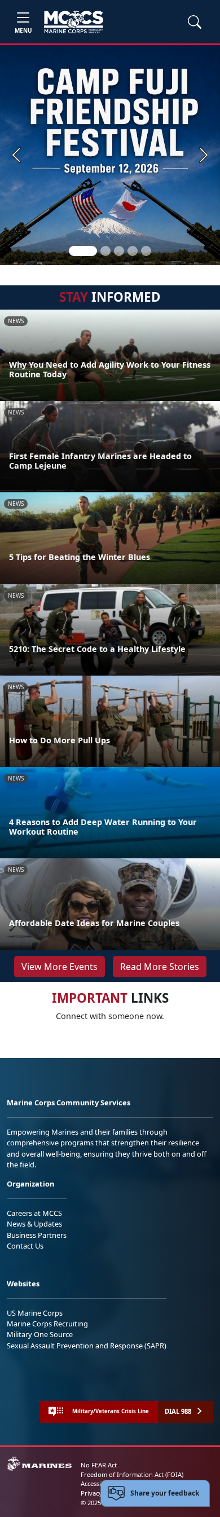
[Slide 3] (119, 251)
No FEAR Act (99, 1465)
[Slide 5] (146, 251)
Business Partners (37, 1235)
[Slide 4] (132, 251)
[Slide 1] (83, 251)
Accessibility (98, 1483)
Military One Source (40, 1334)
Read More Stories (159, 966)
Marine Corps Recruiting (47, 1323)
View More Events (59, 966)
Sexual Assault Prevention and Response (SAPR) (86, 1345)
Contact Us (25, 1246)
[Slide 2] (105, 251)
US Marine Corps (35, 1313)
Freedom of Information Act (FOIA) (132, 1474)
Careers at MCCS (34, 1213)
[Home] (73, 22)
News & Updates (34, 1224)
